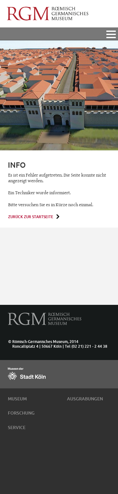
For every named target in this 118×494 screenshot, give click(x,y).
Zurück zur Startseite (30, 217)
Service (16, 427)
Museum (17, 398)
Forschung (21, 413)
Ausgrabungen (85, 398)
